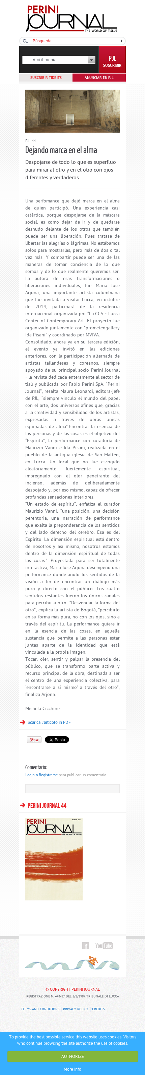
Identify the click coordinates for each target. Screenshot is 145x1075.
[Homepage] (71, 31)
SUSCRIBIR (112, 65)
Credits (98, 1009)
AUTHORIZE (72, 1057)
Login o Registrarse (41, 775)
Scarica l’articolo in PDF (49, 723)
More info (72, 1069)
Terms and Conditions (40, 1009)
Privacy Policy (75, 1009)
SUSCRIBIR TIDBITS (46, 78)
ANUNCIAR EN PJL (99, 78)
